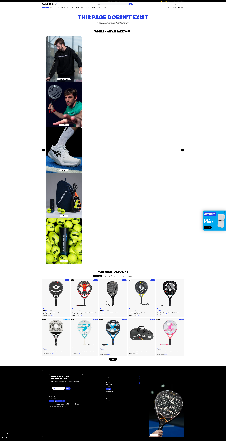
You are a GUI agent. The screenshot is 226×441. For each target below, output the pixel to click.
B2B (106, 396)
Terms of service (56, 406)
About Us (108, 389)
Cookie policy (66, 406)
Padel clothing (109, 384)
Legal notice (51, 406)
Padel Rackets (109, 377)
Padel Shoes (108, 380)
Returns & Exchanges (110, 391)
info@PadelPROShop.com (172, 7)
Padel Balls (108, 386)
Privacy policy (61, 406)
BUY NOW (208, 227)
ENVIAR (68, 388)
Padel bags (108, 382)
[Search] (131, 4)
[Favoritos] (180, 4)
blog (107, 402)
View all (113, 359)
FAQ (106, 398)
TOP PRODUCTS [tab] (97, 276)
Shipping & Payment (110, 393)
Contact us (56, 396)
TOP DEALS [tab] (122, 276)
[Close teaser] (7, 433)
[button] (4, 437)
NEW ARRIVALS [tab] (107, 276)
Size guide (108, 400)
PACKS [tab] (115, 276)
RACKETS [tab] (130, 276)
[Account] (179, 4)
